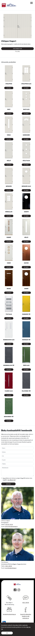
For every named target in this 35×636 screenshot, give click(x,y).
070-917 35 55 (9, 524)
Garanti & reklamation (25, 614)
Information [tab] (17, 48)
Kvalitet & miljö (25, 616)
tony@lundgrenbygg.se (10, 568)
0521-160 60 (25, 602)
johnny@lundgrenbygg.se (11, 526)
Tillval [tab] (17, 51)
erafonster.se (25, 618)
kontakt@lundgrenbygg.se (9, 614)
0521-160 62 (8, 566)
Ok (7, 633)
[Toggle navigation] (31, 3)
